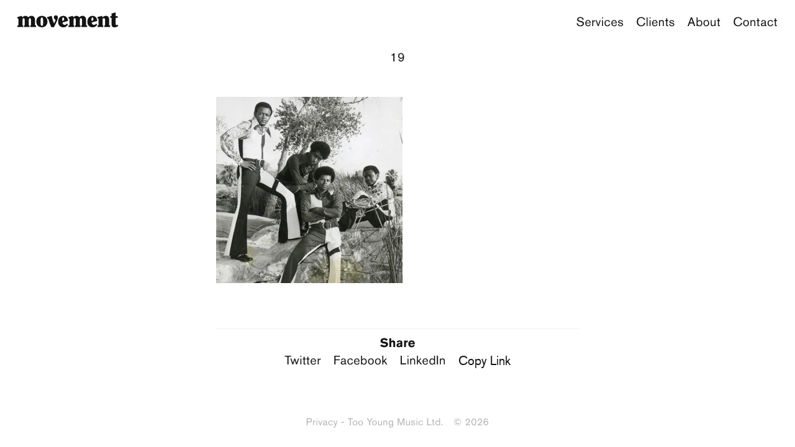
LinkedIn (423, 360)
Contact (755, 22)
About (704, 22)
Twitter (302, 360)
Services (600, 22)
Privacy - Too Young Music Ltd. (374, 422)
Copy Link (484, 360)
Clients (655, 22)
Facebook (361, 360)
